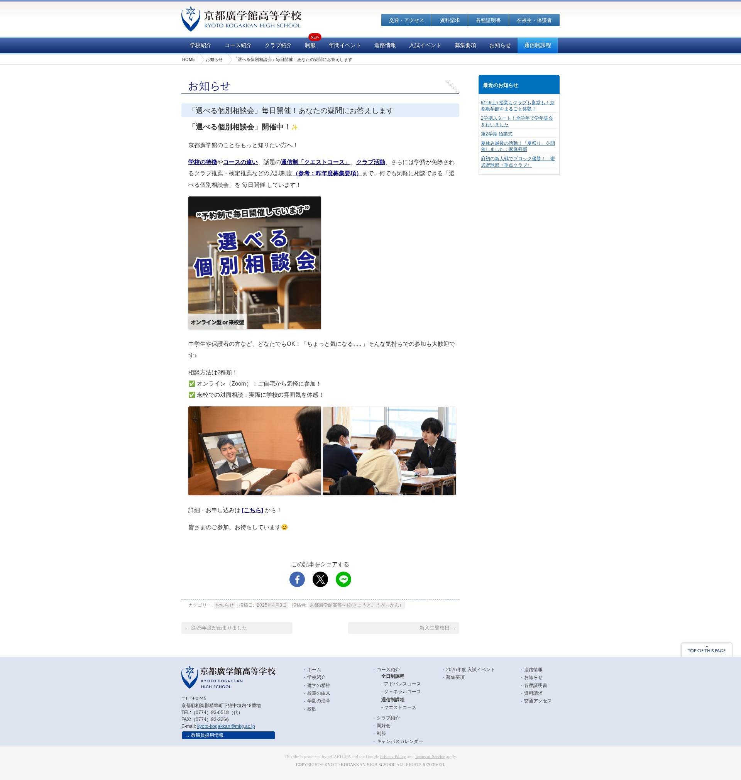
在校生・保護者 (534, 20)
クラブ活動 (370, 162)
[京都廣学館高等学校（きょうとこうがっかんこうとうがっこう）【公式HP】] (241, 26)
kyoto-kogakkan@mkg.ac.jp (226, 726)
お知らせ (500, 45)
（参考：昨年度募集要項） (327, 173)
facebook (297, 579)
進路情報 (385, 45)
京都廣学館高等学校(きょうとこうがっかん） (357, 605)
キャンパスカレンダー (400, 741)
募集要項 (465, 45)
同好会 (384, 725)
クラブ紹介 (278, 45)
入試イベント (425, 45)
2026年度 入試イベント (470, 669)
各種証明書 (488, 20)
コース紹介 (238, 45)
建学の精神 (318, 685)
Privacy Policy (393, 757)
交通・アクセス (406, 20)
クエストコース (400, 707)
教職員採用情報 (207, 735)
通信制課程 (537, 45)
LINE (343, 579)
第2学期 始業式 (497, 134)
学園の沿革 (318, 701)
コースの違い (240, 162)
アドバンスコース (402, 684)
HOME (188, 59)
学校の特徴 (202, 162)
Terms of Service (430, 757)
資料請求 (450, 20)
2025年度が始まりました (215, 628)
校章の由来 (318, 693)
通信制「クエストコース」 (315, 162)
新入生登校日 (438, 628)
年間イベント (345, 45)
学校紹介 (200, 45)
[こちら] (252, 510)
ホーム (314, 669)
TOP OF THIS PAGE (706, 649)
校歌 (311, 709)
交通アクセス (538, 701)
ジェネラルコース (402, 691)
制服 (310, 45)
